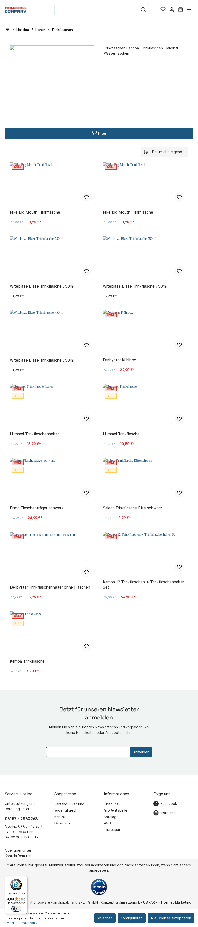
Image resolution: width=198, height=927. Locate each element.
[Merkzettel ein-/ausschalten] (86, 197)
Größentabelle (115, 810)
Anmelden (141, 752)
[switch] (16, 909)
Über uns (111, 804)
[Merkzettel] (163, 9)
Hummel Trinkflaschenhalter (34, 433)
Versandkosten (97, 865)
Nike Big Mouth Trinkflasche (35, 212)
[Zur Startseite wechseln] (16, 10)
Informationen (116, 793)
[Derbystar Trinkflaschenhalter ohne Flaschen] (52, 556)
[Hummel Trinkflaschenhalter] (52, 406)
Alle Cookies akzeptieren (171, 918)
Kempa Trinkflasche (27, 661)
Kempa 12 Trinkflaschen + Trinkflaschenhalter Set (143, 584)
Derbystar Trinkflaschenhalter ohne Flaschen (50, 587)
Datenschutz (64, 823)
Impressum (112, 829)
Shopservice (65, 793)
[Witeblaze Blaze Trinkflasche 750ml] (52, 258)
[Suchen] (143, 9)
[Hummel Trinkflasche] (145, 406)
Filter (101, 133)
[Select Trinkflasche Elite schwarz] (145, 480)
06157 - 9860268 (21, 818)
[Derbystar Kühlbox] (145, 332)
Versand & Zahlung (69, 804)
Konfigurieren (131, 918)
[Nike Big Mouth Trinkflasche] (52, 184)
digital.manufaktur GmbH (78, 902)
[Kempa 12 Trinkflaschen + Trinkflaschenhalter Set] (145, 554)
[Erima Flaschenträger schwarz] (52, 480)
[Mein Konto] (172, 9)
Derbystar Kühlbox (119, 359)
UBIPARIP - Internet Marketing (167, 902)
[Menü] (189, 9)
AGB (107, 823)
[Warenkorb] (180, 9)
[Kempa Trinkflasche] (52, 633)
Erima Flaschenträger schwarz (37, 507)
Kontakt (60, 817)
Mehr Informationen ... (22, 923)
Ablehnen (105, 918)
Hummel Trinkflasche (121, 433)
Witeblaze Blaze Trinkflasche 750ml (42, 286)
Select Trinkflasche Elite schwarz (132, 507)
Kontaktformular (17, 856)
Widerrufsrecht (66, 810)
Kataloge (111, 817)
